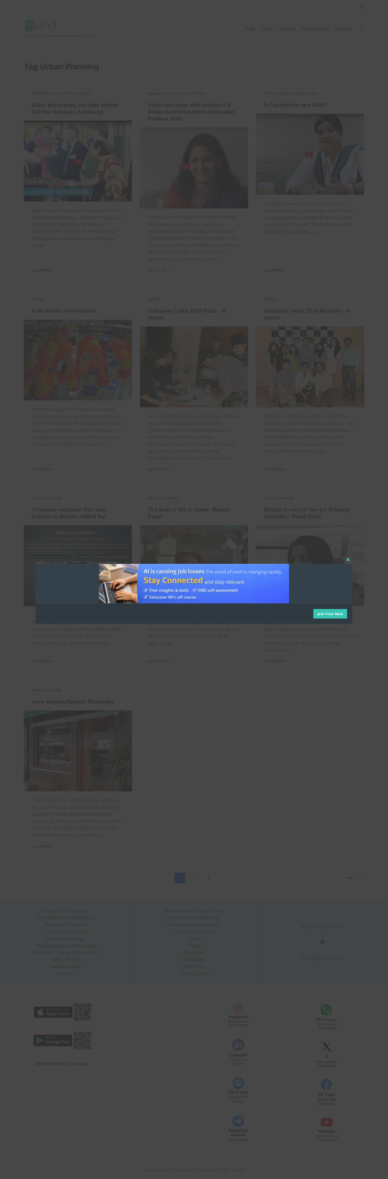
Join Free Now (330, 613)
